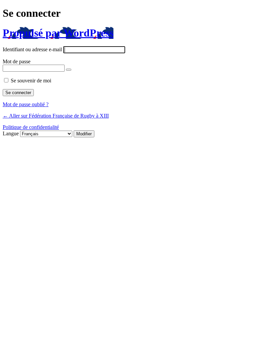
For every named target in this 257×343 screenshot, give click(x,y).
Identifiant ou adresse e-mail (32, 49)
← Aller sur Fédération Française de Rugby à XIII (56, 116)
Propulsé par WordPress (58, 33)
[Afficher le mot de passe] (68, 70)
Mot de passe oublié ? (26, 104)
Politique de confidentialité (31, 127)
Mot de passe (16, 61)
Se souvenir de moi (31, 80)
